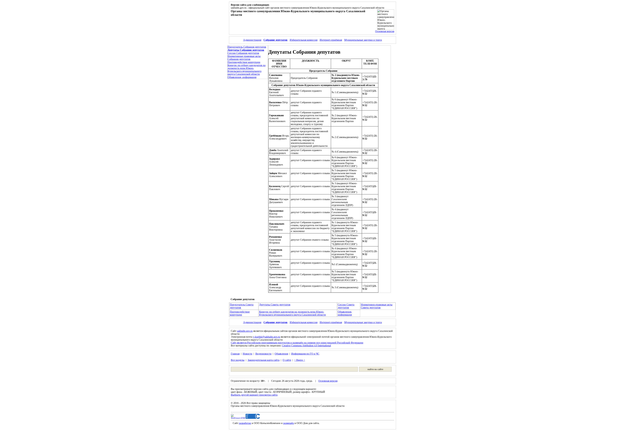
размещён (288, 423)
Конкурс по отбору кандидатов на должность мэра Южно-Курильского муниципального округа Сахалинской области (246, 69)
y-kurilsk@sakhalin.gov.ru (266, 336)
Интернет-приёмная (331, 40)
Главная (235, 353)
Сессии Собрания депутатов (243, 53)
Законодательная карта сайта (263, 360)
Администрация (252, 40)
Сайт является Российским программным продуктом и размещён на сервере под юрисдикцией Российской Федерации (297, 342)
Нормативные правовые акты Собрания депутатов (244, 57)
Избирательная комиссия (303, 40)
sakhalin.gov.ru (245, 331)
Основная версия (384, 31)
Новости (247, 353)
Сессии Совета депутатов (346, 306)
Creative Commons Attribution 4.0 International (306, 345)
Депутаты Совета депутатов (274, 304)
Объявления (281, 353)
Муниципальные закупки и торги (363, 40)
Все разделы (237, 360)
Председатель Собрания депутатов (247, 47)
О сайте (287, 360)
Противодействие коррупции (244, 62)
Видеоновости (263, 353)
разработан (245, 423)
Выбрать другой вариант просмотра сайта (254, 394)
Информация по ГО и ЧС (305, 353)
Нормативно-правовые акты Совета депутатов (376, 306)
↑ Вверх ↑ (299, 360)
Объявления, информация (242, 77)
